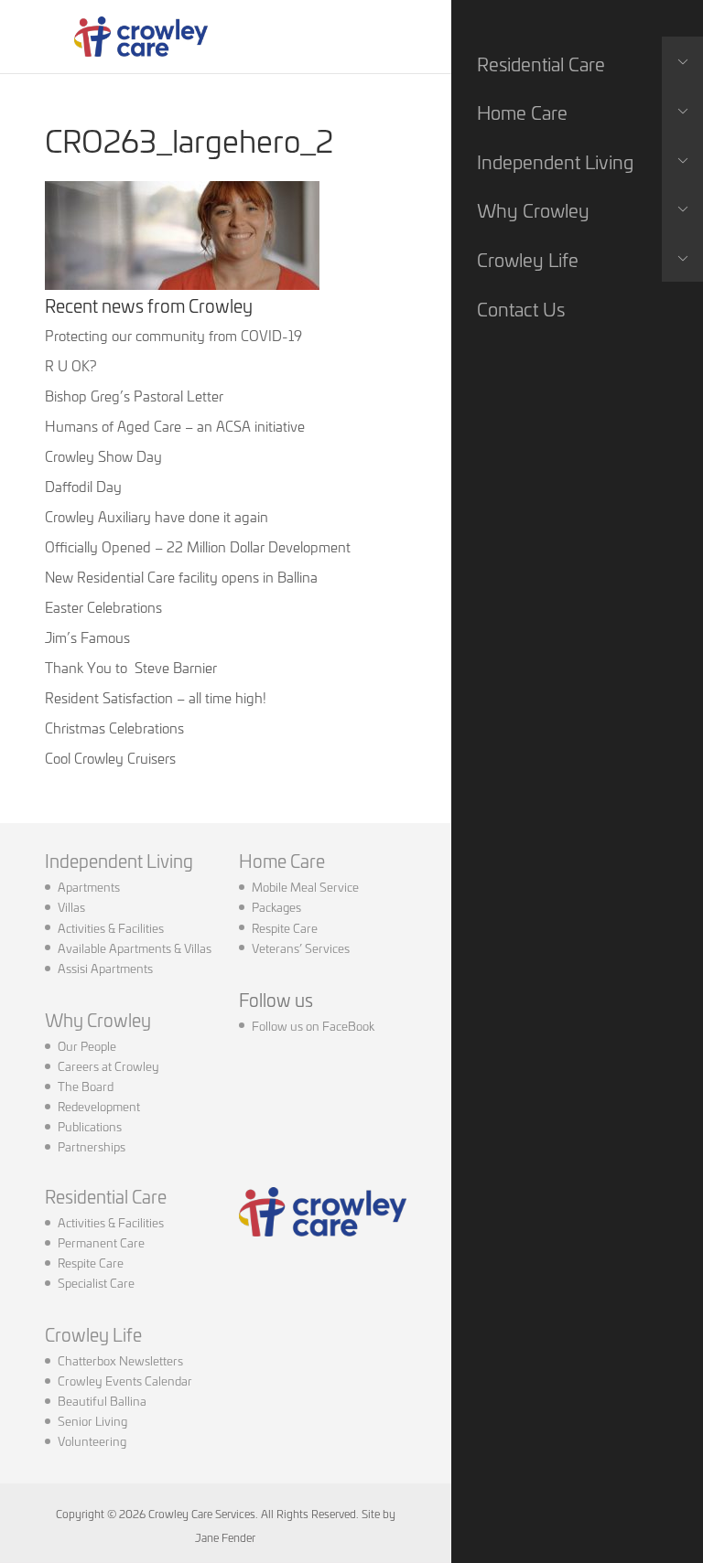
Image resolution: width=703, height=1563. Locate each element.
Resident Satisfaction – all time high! (155, 697)
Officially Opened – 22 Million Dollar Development (198, 546)
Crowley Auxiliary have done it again (156, 516)
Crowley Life (93, 1334)
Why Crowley (98, 1019)
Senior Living (92, 1420)
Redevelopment (99, 1106)
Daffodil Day (83, 486)
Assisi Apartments (105, 967)
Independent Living (119, 860)
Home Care (282, 860)
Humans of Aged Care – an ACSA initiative (175, 425)
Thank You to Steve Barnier (131, 667)
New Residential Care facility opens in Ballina (181, 576)
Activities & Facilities (111, 927)
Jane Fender (225, 1537)
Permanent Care (101, 1242)
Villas (71, 906)
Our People (87, 1045)
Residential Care (106, 1196)
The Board (86, 1085)
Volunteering (92, 1440)
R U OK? (70, 365)
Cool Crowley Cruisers (110, 757)
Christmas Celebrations (114, 727)
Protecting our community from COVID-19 (173, 335)
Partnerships (91, 1146)
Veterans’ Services (301, 947)
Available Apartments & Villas (134, 947)
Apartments (89, 886)
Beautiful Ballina (102, 1400)
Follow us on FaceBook (313, 1025)
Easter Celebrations (103, 606)
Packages (276, 906)
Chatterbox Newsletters (120, 1360)
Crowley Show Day (103, 455)
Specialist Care (96, 1282)
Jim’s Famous (87, 637)
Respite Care (285, 927)
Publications (90, 1126)
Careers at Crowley (108, 1065)
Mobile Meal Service (305, 886)
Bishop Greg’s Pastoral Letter (134, 395)
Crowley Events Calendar (125, 1380)
